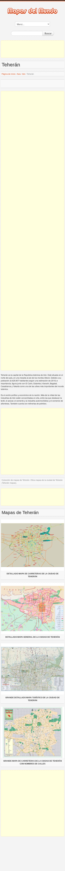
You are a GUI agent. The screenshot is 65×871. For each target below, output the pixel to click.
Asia (19, 73)
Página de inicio (8, 73)
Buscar (48, 33)
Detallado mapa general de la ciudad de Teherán (32, 637)
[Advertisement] (32, 49)
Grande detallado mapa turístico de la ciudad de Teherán (32, 699)
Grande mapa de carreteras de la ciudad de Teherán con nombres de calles (32, 762)
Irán (23, 73)
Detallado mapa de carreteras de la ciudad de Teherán (33, 575)
